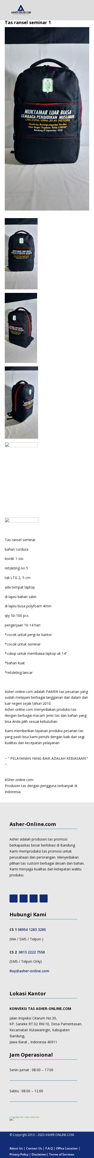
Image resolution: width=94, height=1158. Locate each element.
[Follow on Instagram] (24, 898)
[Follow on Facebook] (34, 898)
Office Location (67, 1148)
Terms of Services (61, 1154)
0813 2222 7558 (32, 952)
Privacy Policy (19, 1154)
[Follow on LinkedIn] (44, 898)
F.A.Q (49, 1148)
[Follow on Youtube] (14, 898)
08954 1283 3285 (32, 929)
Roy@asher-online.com (29, 971)
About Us (16, 1148)
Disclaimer (39, 1154)
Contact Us (34, 1148)
